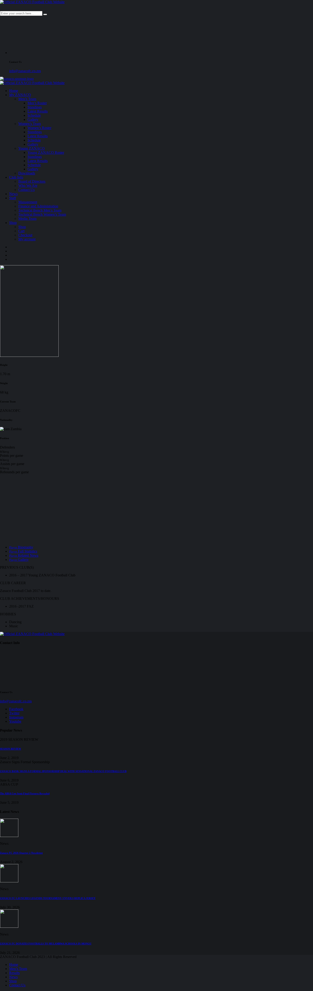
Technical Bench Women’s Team (42, 214)
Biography (21, 547)
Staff (12, 198)
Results (14, 973)
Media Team (27, 218)
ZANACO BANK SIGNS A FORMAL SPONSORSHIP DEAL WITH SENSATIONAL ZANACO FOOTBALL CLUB (63, 771)
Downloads (26, 173)
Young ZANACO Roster (45, 152)
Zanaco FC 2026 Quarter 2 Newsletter (21, 852)
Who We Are (27, 185)
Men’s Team (27, 99)
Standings (34, 107)
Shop (13, 223)
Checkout (25, 235)
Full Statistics (23, 551)
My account (27, 239)
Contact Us (26, 190)
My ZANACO (20, 95)
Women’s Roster (39, 128)
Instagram (16, 717)
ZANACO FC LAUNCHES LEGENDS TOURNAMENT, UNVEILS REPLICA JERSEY (48, 898)
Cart (21, 231)
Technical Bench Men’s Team (39, 210)
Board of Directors (31, 181)
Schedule (34, 115)
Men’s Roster (37, 103)
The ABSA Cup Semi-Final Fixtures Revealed (24, 793)
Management (27, 202)
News (13, 194)
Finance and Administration (38, 206)
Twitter (14, 713)
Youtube (15, 721)
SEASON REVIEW (10, 748)
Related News (23, 555)
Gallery (32, 119)
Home (13, 91)
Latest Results (37, 111)
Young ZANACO (31, 148)
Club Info (16, 177)
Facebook (16, 709)
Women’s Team (29, 124)
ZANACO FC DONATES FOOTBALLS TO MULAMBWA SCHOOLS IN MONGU (45, 943)
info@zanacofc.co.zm (25, 71)
